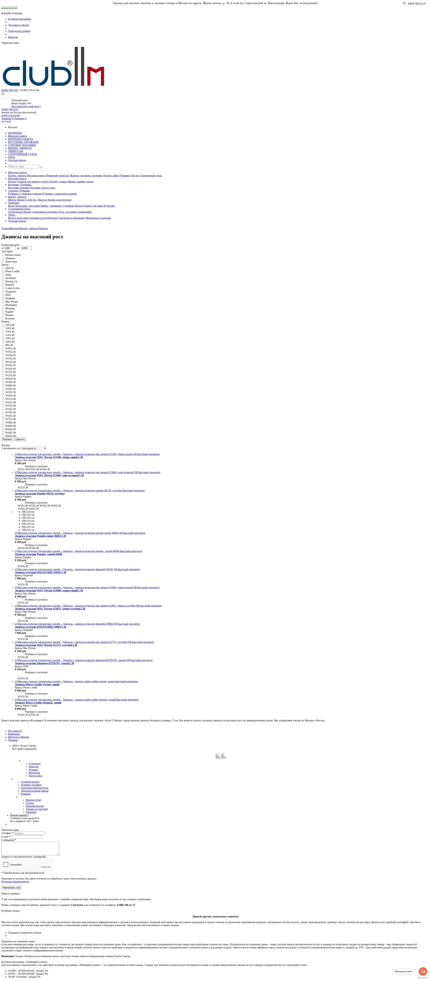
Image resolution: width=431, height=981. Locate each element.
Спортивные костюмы (44, 211)
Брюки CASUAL (27, 199)
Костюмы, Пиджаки (19, 184)
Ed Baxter (10, 278)
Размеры (26, 793)
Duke (8, 274)
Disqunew (10, 291)
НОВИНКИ (15, 132)
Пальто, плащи (58, 181)
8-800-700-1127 (10, 90)
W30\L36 (10, 348)
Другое (9, 268)
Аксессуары (48, 187)
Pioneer (9, 315)
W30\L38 (10, 395)
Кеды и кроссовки (18, 218)
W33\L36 (10, 358)
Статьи (30, 803)
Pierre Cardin (12, 271)
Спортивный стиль (151, 175)
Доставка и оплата (18, 25)
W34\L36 (10, 365)
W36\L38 (10, 415)
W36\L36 (10, 378)
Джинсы (42, 199)
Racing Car (11, 281)
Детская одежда (17, 160)
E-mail (5, 836)
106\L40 (9, 328)
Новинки (31, 812)
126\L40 (9, 341)
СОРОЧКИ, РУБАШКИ (22, 145)
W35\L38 (10, 412)
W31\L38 (10, 398)
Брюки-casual (13, 254)
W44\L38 (10, 432)
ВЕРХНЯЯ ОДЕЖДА (20, 139)
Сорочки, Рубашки (19, 190)
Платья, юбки (111, 175)
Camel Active (12, 288)
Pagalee (9, 311)
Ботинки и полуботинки (44, 218)
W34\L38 (10, 409)
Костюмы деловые (18, 187)
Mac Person (11, 301)
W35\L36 (10, 372)
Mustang (10, 308)
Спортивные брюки (19, 211)
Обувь (11, 157)
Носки (78, 205)
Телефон (7, 833)
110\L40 (9, 331)
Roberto (9, 284)
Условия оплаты (30, 781)
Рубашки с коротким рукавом (60, 193)
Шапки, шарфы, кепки (80, 181)
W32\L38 (10, 402)
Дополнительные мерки (34, 790)
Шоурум (13, 37)
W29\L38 (10, 392)
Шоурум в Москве (18, 737)
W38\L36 (10, 382)
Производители (35, 806)
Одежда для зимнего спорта (33, 181)
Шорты (12, 199)
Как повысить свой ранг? (26, 106)
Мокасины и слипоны (98, 218)
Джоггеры (11, 261)
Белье (11, 205)
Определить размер (19, 31)
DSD (8, 294)
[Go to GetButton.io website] (423, 978)
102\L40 (9, 324)
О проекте (35, 763)
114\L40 (9, 335)
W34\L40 (10, 368)
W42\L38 (10, 429)
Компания (14, 734)
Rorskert (9, 318)
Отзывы (33, 769)
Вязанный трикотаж (57, 175)
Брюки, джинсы (17, 175)
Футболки (109, 205)
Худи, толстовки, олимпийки (75, 211)
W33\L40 (10, 361)
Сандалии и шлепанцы (71, 218)
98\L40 (9, 345)
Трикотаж (13, 202)
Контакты (34, 772)
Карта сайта (35, 775)
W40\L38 (10, 425)
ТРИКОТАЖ (15, 151)
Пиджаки (35, 187)
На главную (15, 730)
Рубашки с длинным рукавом (25, 193)
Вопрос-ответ (33, 800)
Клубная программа (19, 19)
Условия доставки (31, 784)
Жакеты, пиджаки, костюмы (86, 175)
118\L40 (9, 338)
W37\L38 (10, 419)
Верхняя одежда (36, 175)
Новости (34, 766)
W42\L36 (10, 388)
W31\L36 (10, 351)
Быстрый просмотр (148, 454)
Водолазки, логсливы (27, 205)
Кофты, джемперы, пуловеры (57, 205)
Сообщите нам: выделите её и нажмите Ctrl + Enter (24, 818)
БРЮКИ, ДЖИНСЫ (19, 148)
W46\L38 (10, 436)
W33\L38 (10, 405)
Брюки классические (60, 199)
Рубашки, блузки (129, 175)
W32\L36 (10, 355)
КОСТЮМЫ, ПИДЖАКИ (23, 142)
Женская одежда (17, 136)
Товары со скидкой (37, 809)
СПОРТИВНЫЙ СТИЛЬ (22, 154)
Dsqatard (10, 298)
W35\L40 (10, 375)
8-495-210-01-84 (10, 115)
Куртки (12, 181)
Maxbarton (11, 305)
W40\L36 (10, 385)
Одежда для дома (93, 205)
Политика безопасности (34, 787)
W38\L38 (10, 422)
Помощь (13, 740)
